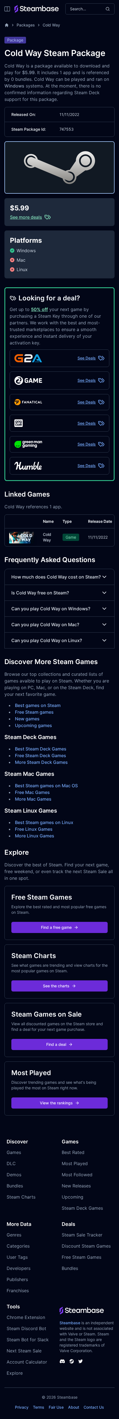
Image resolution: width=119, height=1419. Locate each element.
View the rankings (56, 1102)
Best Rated (73, 1152)
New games (27, 718)
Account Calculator (27, 1362)
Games (14, 1152)
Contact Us (94, 1407)
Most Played (75, 1163)
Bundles (15, 1186)
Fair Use (56, 1407)
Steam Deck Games (82, 1208)
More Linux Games (34, 836)
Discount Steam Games (86, 1246)
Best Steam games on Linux (44, 822)
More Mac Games (33, 799)
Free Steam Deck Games (40, 755)
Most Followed (77, 1174)
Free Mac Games (32, 792)
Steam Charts (21, 1197)
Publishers (17, 1279)
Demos (14, 1174)
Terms (38, 1407)
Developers (18, 1268)
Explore (15, 1373)
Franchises (18, 1290)
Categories (18, 1246)
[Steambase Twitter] (80, 1361)
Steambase (70, 1322)
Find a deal (56, 1044)
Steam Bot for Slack (28, 1339)
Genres (14, 1235)
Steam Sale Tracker (82, 1235)
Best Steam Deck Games (40, 749)
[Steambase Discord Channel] (62, 1361)
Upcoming (72, 1197)
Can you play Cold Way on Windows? (50, 608)
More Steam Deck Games (41, 762)
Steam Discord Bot (26, 1328)
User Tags (17, 1257)
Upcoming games (33, 725)
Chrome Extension (26, 1317)
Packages (26, 25)
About (73, 1407)
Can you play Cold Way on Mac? (45, 624)
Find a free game (56, 927)
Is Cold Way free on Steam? (40, 593)
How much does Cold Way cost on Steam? (56, 577)
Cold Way (51, 25)
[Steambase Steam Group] (71, 1361)
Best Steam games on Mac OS (46, 785)
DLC (11, 1163)
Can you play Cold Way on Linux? (46, 640)
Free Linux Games (34, 829)
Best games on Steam (38, 705)
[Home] (6, 25)
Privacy (22, 1407)
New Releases (76, 1186)
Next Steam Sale (24, 1351)
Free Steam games (34, 712)
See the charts (56, 985)
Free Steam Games (81, 1257)
